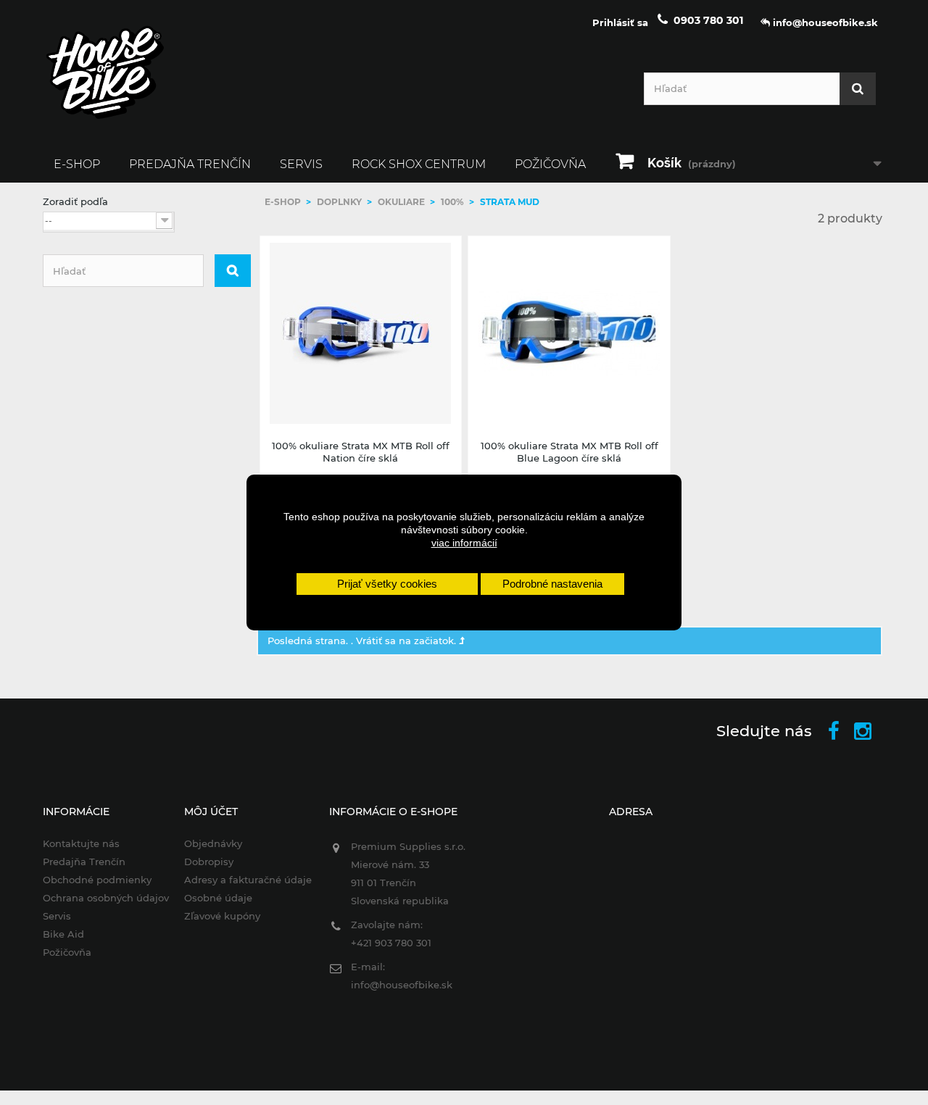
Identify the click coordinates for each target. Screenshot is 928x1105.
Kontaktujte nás (81, 843)
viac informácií (464, 543)
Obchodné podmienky (97, 879)
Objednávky (213, 843)
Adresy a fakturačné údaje (248, 879)
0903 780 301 (708, 20)
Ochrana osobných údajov (106, 898)
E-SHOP (77, 164)
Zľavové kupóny (222, 916)
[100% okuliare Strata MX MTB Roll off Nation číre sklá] (361, 333)
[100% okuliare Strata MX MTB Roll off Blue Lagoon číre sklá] (569, 333)
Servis (301, 164)
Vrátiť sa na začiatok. (407, 640)
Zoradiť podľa (75, 201)
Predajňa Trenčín (190, 164)
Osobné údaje (218, 898)
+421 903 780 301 (391, 942)
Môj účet (211, 811)
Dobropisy (208, 861)
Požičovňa (550, 164)
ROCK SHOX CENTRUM (419, 164)
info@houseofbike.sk (401, 985)
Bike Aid (63, 934)
